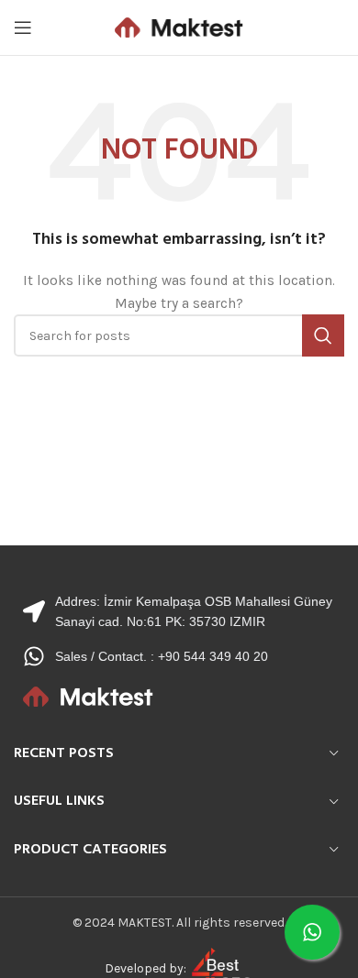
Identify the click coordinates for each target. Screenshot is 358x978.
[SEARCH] (323, 335)
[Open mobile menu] (23, 27)
